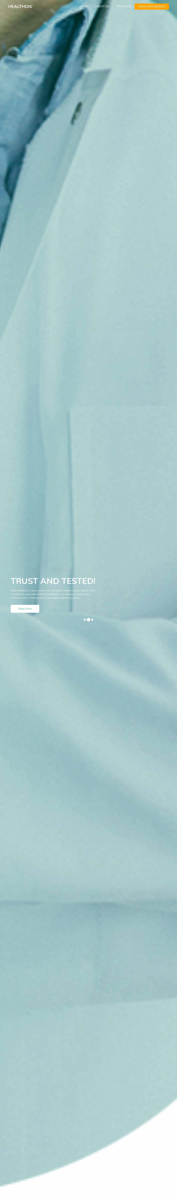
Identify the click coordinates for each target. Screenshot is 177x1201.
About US (102, 6)
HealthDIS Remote (151, 6)
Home (85, 6)
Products (123, 6)
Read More (25, 614)
